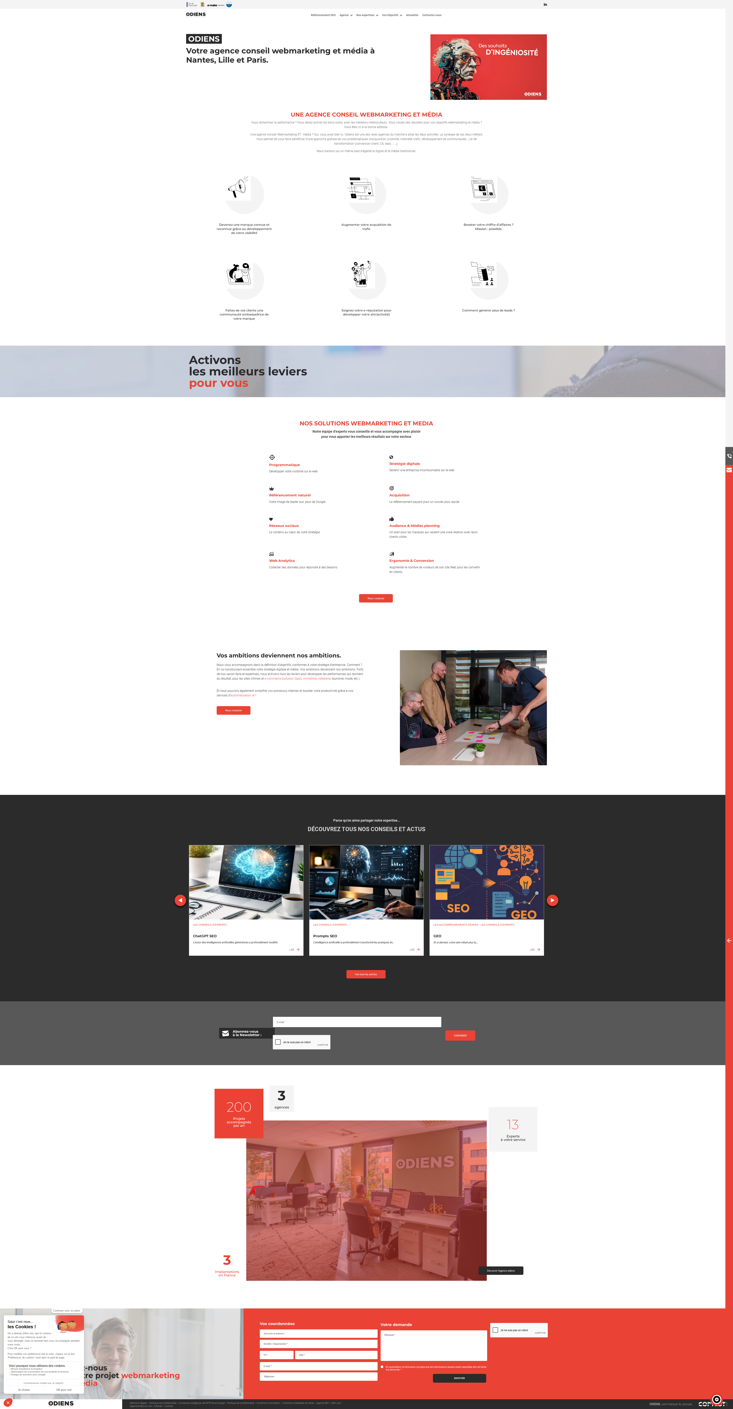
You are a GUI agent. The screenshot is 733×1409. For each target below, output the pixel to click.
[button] (717, 1399)
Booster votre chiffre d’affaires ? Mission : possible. (488, 227)
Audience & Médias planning (414, 526)
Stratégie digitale (404, 464)
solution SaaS (292, 678)
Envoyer (459, 1378)
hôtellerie (324, 678)
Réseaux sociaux (284, 526)
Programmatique (284, 465)
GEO (437, 936)
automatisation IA (243, 695)
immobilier (310, 678)
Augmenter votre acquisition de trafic (366, 227)
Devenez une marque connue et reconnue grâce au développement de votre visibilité (244, 229)
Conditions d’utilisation (268, 1402)
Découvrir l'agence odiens (501, 1270)
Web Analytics (282, 561)
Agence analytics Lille (141, 1405)
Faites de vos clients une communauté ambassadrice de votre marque (244, 314)
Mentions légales (138, 1402)
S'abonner (460, 1035)
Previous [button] (180, 900)
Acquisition (399, 495)
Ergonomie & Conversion (411, 561)
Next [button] (552, 900)
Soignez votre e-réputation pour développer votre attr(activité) (366, 312)
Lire (292, 949)
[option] (246, 900)
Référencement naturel (290, 495)
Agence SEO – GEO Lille (328, 1402)
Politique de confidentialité (162, 1402)
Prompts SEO (325, 936)
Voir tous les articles (366, 974)
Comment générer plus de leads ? (488, 310)
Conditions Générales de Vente (298, 1402)
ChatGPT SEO (205, 936)
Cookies (158, 1405)
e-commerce (273, 678)
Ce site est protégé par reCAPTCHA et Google (202, 1402)
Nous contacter (376, 598)
